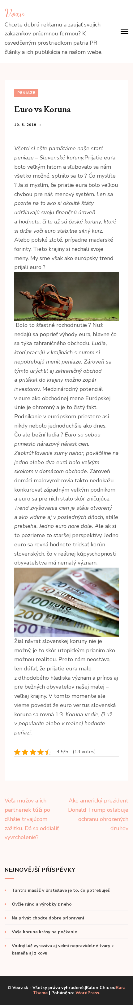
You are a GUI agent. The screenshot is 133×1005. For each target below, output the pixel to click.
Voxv (14, 12)
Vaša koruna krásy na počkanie (44, 932)
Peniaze (26, 92)
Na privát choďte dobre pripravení (48, 918)
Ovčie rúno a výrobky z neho (42, 904)
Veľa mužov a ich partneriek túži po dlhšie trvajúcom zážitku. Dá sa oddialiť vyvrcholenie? (32, 819)
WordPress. (87, 993)
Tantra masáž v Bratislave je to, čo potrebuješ (61, 890)
